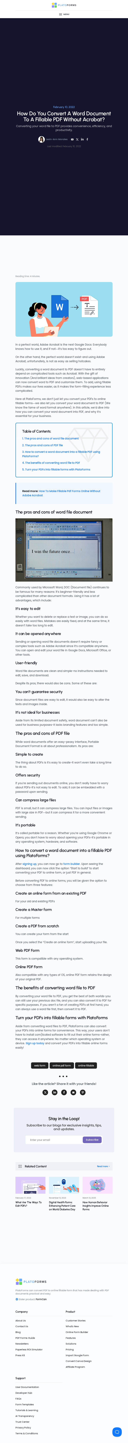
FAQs (18, 1398)
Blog (17, 1332)
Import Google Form (77, 1355)
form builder (71, 864)
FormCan (41, 1299)
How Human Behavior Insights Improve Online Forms (96, 1206)
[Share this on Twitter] (45, 1092)
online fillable (86, 1065)
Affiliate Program (75, 1367)
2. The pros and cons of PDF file (42, 445)
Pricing (70, 1349)
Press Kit (20, 1355)
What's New (72, 1326)
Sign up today (35, 1043)
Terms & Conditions (26, 1433)
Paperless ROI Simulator (29, 1349)
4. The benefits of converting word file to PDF (51, 463)
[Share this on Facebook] (87, 139)
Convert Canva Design (79, 1361)
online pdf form (62, 1065)
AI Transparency (24, 1416)
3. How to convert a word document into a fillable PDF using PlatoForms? (61, 454)
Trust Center (22, 1421)
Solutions (71, 1343)
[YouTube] (72, 139)
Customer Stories (75, 1320)
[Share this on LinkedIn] (82, 139)
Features (71, 1338)
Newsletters (22, 1343)
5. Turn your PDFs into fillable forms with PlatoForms (56, 469)
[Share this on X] (77, 139)
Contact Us (21, 1326)
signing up (29, 864)
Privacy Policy (23, 1427)
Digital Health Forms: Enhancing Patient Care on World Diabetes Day (62, 1206)
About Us (20, 1320)
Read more (102, 1166)
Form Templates (24, 1404)
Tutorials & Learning (26, 1410)
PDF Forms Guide (25, 1338)
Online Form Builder (77, 1332)
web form (39, 1065)
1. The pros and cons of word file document (50, 438)
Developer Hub (23, 1392)
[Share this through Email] (73, 1092)
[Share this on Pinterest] (83, 1092)
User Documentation (27, 1387)
